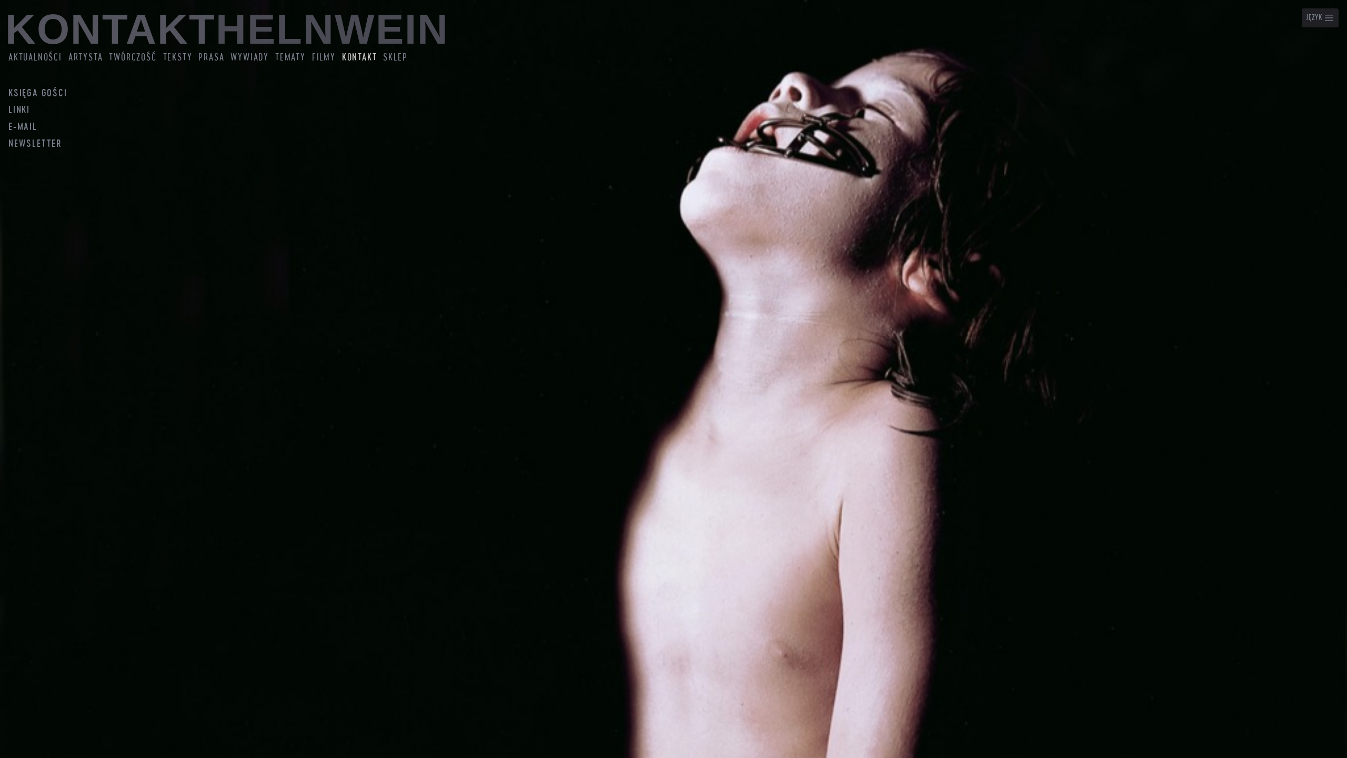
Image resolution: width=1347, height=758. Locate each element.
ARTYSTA (85, 57)
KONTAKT (359, 57)
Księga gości (37, 93)
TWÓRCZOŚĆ (132, 57)
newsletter (35, 144)
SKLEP (395, 57)
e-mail (22, 127)
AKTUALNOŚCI (35, 57)
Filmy (324, 57)
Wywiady (249, 57)
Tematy (290, 57)
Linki (19, 110)
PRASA (211, 57)
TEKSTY (178, 57)
